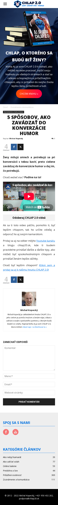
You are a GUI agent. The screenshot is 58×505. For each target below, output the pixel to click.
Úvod (5, 107)
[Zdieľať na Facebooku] (14, 147)
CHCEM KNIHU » (29, 93)
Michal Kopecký (16, 138)
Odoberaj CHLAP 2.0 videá (29, 217)
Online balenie (10, 466)
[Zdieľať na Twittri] (20, 147)
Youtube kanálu (45, 240)
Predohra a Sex (10, 470)
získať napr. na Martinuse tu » (34, 327)
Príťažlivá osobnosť (12, 475)
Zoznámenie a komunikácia (21, 107)
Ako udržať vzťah (11, 461)
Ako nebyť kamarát (12, 457)
